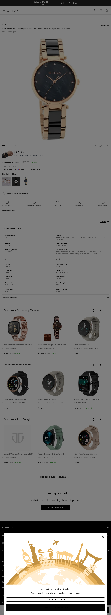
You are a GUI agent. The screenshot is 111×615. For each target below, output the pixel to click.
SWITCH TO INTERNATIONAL (55, 607)
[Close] (55, 536)
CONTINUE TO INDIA (55, 599)
